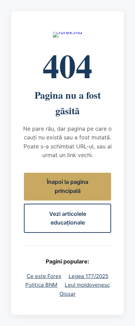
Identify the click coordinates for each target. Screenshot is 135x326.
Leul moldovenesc (87, 285)
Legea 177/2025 (88, 276)
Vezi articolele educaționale (67, 218)
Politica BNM (41, 285)
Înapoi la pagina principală (67, 186)
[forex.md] (67, 35)
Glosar (68, 294)
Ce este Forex (44, 276)
